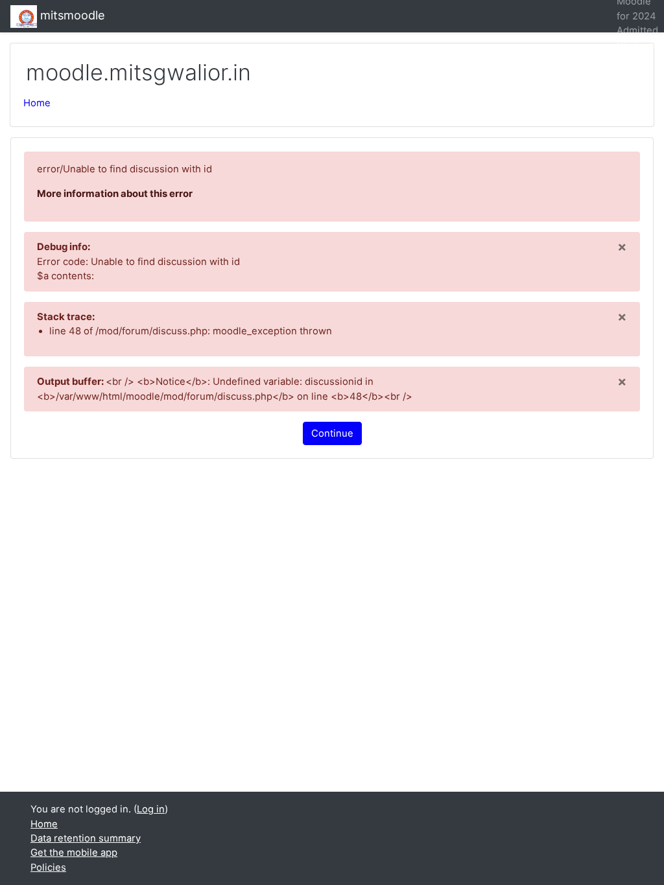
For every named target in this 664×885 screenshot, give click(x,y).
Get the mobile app (73, 852)
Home (37, 103)
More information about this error (115, 194)
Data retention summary (85, 838)
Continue (332, 433)
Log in (151, 809)
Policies (48, 867)
